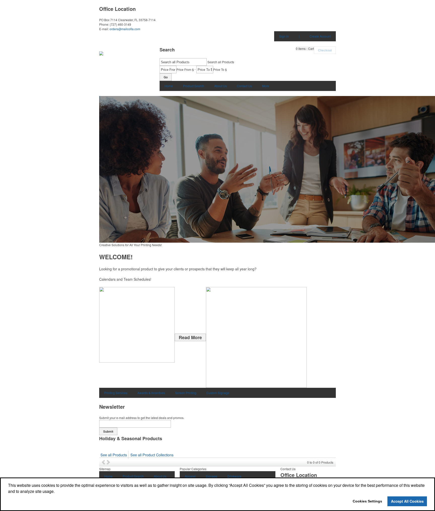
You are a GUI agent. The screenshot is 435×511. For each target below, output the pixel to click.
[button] (305, 48)
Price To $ (220, 69)
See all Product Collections (151, 454)
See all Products (113, 454)
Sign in (284, 36)
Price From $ (185, 69)
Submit (108, 431)
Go (166, 77)
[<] (104, 462)
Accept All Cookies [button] (407, 501)
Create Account (320, 36)
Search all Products (220, 62)
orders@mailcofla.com (125, 29)
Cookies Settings (367, 501)
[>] (109, 462)
